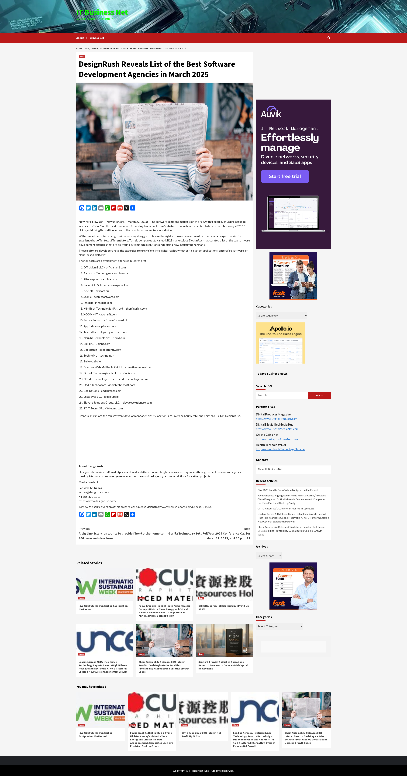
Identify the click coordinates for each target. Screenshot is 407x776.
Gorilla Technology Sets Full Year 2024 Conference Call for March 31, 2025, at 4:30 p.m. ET (209, 533)
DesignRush (196, 240)
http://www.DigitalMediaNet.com (277, 429)
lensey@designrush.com (94, 492)
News (82, 56)
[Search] (329, 38)
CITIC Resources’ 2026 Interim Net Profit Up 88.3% (286, 508)
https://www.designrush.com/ (97, 501)
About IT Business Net (90, 38)
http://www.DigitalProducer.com (276, 419)
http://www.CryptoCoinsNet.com (277, 439)
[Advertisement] (246, 16)
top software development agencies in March (112, 260)
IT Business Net (102, 12)
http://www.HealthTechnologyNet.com (280, 449)
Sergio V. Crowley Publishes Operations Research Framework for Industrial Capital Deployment (223, 665)
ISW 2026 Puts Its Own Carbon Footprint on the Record (288, 490)
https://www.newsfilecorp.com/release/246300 (182, 506)
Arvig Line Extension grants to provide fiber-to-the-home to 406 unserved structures (121, 533)
